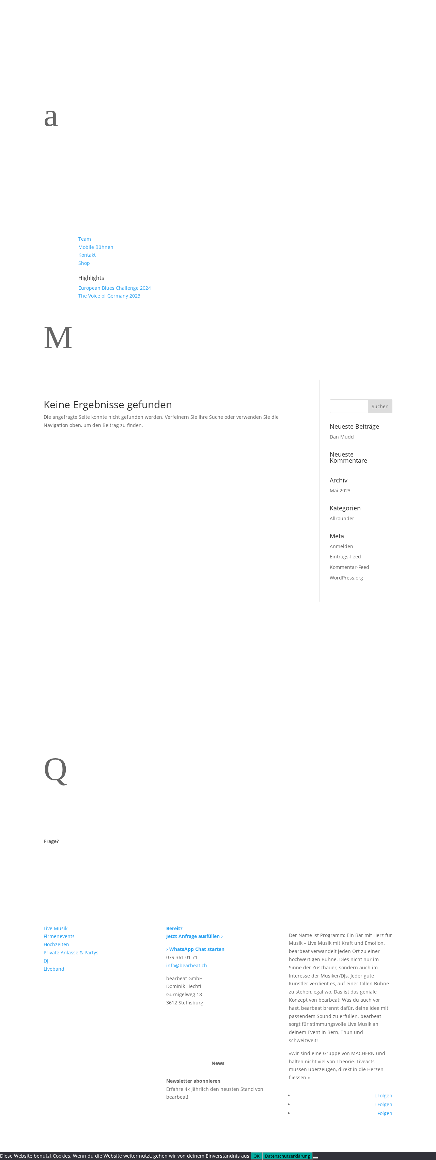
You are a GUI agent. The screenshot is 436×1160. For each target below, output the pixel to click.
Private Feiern (170, 31)
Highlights (349, 31)
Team (281, 31)
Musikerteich (58, 31)
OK (256, 1156)
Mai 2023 (340, 490)
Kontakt (383, 31)
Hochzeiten (134, 31)
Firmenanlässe (97, 31)
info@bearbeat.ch (186, 965)
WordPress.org (346, 577)
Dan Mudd (342, 436)
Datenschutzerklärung (287, 1156)
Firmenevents (59, 936)
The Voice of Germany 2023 (109, 295)
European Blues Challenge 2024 (114, 288)
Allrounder (342, 518)
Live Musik (55, 928)
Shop (386, 42)
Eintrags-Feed (345, 556)
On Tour (53, 42)
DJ (195, 31)
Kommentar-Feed (349, 567)
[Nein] (315, 1158)
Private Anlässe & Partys (71, 952)
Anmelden (341, 546)
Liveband (216, 31)
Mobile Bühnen (312, 31)
